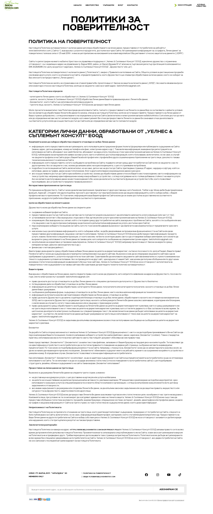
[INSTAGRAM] (157, 474)
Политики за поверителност (97, 473)
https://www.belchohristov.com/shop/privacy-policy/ (96, 430)
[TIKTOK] (180, 474)
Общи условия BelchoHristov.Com (99, 477)
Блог (120, 5)
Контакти (132, 5)
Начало (78, 5)
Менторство (92, 5)
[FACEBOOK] (146, 474)
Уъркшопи (108, 5)
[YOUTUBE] (168, 474)
